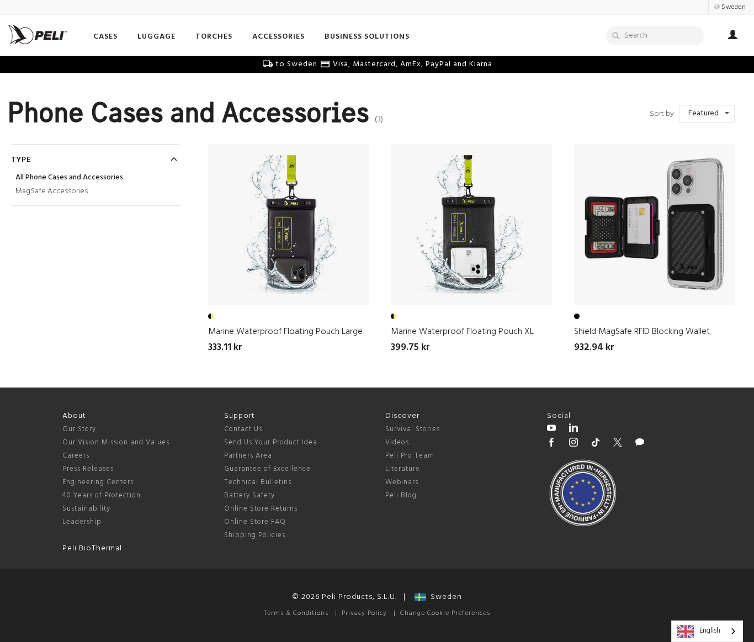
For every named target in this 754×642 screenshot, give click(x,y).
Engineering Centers (98, 482)
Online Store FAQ (255, 522)
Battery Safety (249, 495)
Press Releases (88, 469)
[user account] (732, 36)
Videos (397, 442)
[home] (37, 34)
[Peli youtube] (551, 429)
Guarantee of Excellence (267, 469)
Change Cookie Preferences (445, 613)
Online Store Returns (261, 508)
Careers (75, 455)
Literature (402, 469)
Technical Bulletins (257, 482)
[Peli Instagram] (573, 444)
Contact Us (243, 429)
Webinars (401, 482)
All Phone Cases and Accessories (69, 177)
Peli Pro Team (409, 455)
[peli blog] (639, 444)
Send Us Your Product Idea (270, 442)
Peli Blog (401, 495)
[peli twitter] (617, 444)
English (709, 630)
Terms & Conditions (296, 613)
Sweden (444, 597)
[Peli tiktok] (595, 444)
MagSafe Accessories (51, 191)
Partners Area (248, 455)
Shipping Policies (254, 535)
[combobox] (707, 631)
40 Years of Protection (101, 495)
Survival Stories (412, 429)
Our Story (79, 429)
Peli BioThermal (92, 548)
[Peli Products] (551, 444)
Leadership (82, 522)
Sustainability (86, 508)
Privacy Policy (364, 613)
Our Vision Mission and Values (115, 442)
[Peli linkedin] (573, 429)
